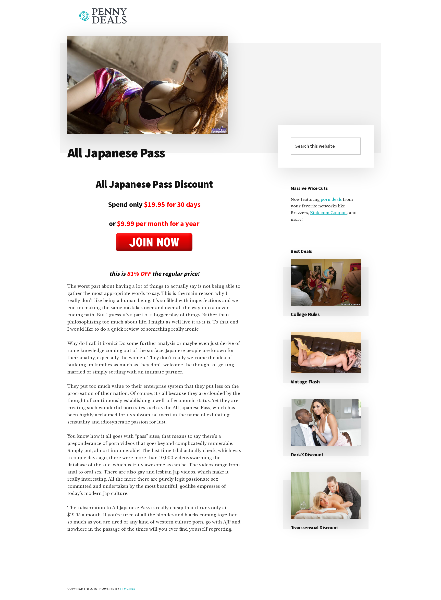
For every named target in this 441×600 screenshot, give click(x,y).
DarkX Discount (307, 454)
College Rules (305, 314)
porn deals (331, 199)
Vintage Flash (305, 381)
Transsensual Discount (314, 527)
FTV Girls (128, 589)
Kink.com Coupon (328, 212)
